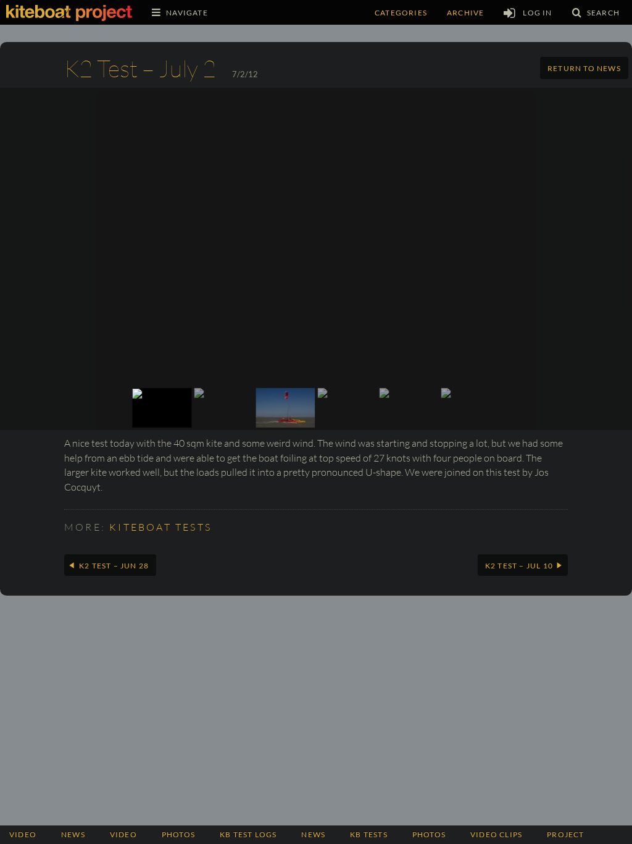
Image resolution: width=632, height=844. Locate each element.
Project (565, 834)
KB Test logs (248, 834)
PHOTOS (178, 834)
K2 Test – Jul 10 (519, 565)
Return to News (584, 68)
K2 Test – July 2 (140, 68)
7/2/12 (245, 74)
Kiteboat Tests (160, 527)
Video (22, 834)
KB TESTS (369, 834)
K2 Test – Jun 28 (114, 565)
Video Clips (496, 834)
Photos (429, 834)
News (73, 834)
